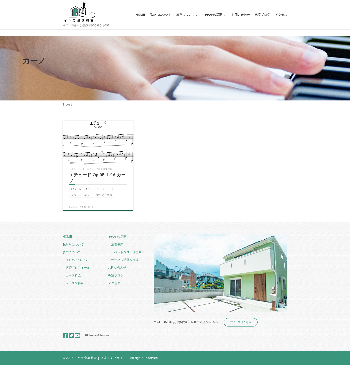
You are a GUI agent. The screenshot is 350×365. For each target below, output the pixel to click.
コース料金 (73, 275)
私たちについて (73, 244)
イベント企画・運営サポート (131, 252)
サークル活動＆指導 (125, 259)
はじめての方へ (76, 259)
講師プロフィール (78, 267)
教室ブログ (115, 275)
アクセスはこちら (240, 322)
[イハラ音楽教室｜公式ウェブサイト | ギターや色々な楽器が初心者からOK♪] (79, 11)
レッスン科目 (75, 283)
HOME (67, 236)
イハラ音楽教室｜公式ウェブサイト (100, 358)
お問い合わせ (117, 267)
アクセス (114, 283)
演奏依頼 (117, 244)
